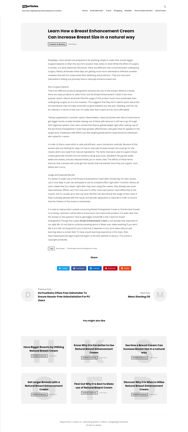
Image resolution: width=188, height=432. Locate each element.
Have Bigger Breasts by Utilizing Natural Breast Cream (44, 349)
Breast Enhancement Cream (93, 220)
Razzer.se (77, 422)
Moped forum (65, 422)
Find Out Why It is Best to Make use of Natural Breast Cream (94, 385)
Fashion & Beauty (57, 44)
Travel (108, 10)
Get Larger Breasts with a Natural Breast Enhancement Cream (44, 385)
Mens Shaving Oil (139, 296)
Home (85, 10)
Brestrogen (60, 248)
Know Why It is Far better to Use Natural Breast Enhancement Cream (94, 349)
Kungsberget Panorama (118, 422)
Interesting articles (91, 422)
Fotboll (103, 422)
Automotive (160, 10)
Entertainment (96, 10)
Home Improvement (143, 10)
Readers (128, 10)
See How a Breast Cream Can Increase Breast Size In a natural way (144, 349)
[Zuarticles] (30, 6)
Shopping (118, 10)
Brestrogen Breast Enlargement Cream (82, 248)
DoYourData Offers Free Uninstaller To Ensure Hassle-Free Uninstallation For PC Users (64, 296)
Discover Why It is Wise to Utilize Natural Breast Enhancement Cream (144, 385)
